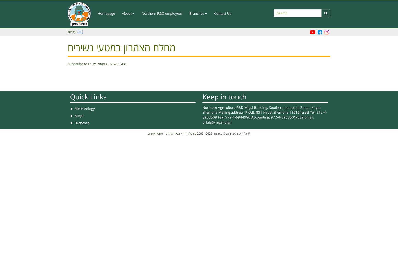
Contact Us (222, 14)
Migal (79, 116)
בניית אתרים (173, 134)
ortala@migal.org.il (217, 122)
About (127, 14)
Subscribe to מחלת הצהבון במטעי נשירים (97, 64)
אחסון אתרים (155, 134)
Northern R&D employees (162, 14)
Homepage (106, 14)
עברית (72, 32)
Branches (197, 14)
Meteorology (85, 109)
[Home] (81, 14)
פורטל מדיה (189, 134)
